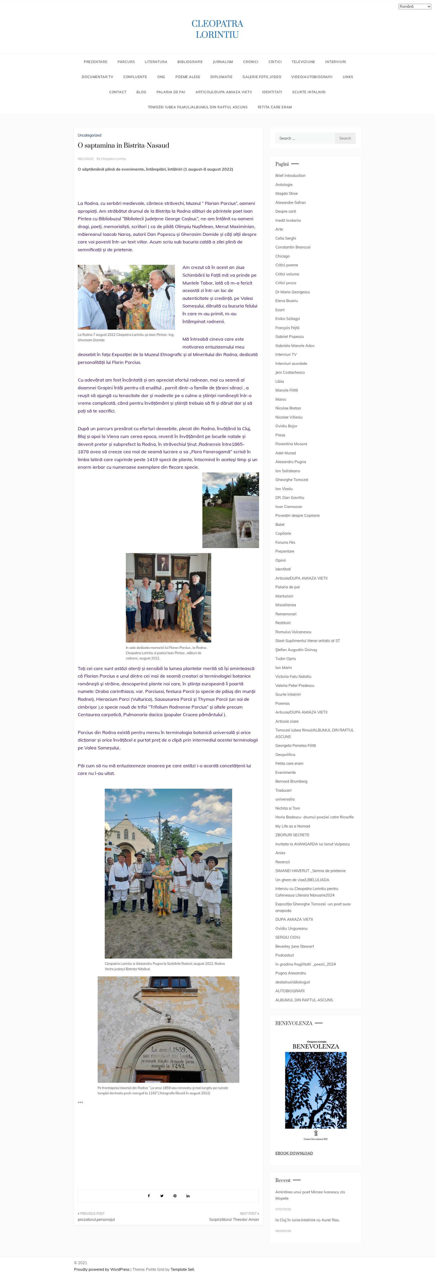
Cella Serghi (285, 238)
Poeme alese (187, 77)
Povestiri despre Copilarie (297, 515)
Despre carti (285, 211)
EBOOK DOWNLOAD (294, 1153)
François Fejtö (287, 327)
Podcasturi (284, 955)
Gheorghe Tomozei (291, 479)
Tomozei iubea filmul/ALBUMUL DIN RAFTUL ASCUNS (198, 107)
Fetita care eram (275, 107)
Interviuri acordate (291, 363)
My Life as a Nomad (292, 826)
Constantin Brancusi (293, 247)
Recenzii (282, 861)
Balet (279, 524)
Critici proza (285, 282)
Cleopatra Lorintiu (113, 159)
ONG (161, 77)
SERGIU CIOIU (287, 937)
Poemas (282, 703)
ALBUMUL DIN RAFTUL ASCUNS (304, 1000)
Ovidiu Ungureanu (291, 928)
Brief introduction (290, 175)
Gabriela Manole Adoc (294, 345)
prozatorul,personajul (96, 1219)
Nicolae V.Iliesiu (289, 417)
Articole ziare (287, 721)
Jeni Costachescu (290, 372)
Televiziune (303, 62)
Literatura (156, 62)
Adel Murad (285, 453)
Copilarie (283, 533)
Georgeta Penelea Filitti (295, 745)
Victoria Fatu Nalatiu (293, 676)
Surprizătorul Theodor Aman (234, 1219)
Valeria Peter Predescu (294, 685)
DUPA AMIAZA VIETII (294, 919)
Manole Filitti (286, 390)
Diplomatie (221, 77)
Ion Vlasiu (284, 488)
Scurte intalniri (309, 92)
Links (348, 77)
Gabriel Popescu (289, 336)
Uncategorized (89, 135)
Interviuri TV (286, 354)
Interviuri (335, 62)
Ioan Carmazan (288, 506)
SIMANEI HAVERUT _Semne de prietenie (310, 870)
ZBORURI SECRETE (292, 835)
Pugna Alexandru (290, 973)
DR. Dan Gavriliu (289, 497)
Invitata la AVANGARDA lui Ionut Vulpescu (312, 844)
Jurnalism (223, 62)
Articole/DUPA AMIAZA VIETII (224, 92)
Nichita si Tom (287, 808)
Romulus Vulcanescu (293, 631)
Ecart (279, 309)
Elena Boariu (286, 300)
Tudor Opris (285, 658)
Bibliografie (190, 62)
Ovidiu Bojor (286, 426)
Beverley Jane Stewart (294, 946)
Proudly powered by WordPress (102, 1269)
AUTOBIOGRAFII (290, 991)
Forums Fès (285, 542)
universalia (285, 799)
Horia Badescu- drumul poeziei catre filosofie (314, 817)
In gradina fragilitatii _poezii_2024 (305, 964)
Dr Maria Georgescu (292, 292)
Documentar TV (97, 77)
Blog (141, 92)
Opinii (280, 560)
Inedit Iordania (288, 220)
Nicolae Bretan (288, 408)
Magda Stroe (286, 193)
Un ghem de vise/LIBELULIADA (302, 879)
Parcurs (126, 62)
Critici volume (287, 274)
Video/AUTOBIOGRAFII (312, 77)
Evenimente (285, 772)
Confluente (135, 77)
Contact (118, 92)
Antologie (284, 184)
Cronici (251, 62)
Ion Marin (283, 667)
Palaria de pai (171, 92)
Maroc (280, 399)
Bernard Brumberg (291, 781)
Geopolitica (285, 754)
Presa (280, 435)
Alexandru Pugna (290, 461)
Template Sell (182, 1269)
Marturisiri (284, 596)
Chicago (282, 256)
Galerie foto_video (262, 77)
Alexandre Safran (290, 202)
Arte (279, 229)
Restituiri (283, 622)
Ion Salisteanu (287, 470)
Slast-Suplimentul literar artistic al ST (307, 640)
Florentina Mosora (291, 443)
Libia (279, 381)
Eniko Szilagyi (287, 318)
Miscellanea (285, 604)
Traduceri (283, 790)
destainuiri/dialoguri (292, 982)
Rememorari (286, 614)
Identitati (272, 92)
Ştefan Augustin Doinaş (296, 649)
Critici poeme (286, 265)
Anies (280, 852)
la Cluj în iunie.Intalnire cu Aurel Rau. (307, 1220)
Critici (275, 62)
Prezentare (95, 62)
